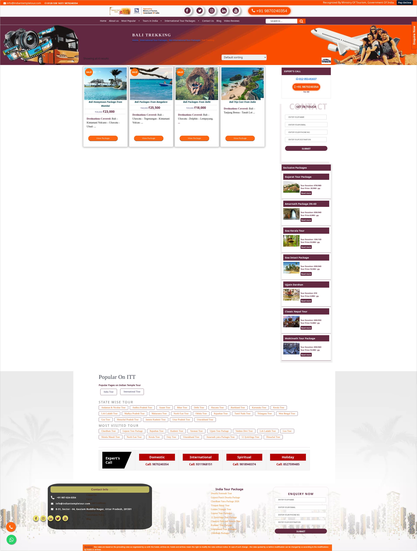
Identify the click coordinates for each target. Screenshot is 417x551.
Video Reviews (231, 20)
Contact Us (208, 20)
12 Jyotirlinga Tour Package (224, 517)
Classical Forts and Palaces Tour (226, 521)
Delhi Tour (199, 407)
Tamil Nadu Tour (243, 413)
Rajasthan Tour (221, 413)
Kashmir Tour (176, 431)
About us (114, 20)
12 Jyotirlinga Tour (250, 437)
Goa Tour (105, 419)
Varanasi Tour (196, 431)
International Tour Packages (180, 20)
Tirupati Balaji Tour (220, 505)
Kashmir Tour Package (221, 525)
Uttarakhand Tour (205, 419)
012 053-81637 (307, 79)
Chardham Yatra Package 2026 (225, 501)
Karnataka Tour (259, 407)
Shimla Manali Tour (110, 437)
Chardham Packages (220, 533)
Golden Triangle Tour (221, 509)
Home (103, 20)
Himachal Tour (273, 437)
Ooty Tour (171, 437)
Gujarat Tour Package (298, 176)
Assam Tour (164, 407)
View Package (103, 138)
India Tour (109, 392)
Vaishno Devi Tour (244, 431)
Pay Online (404, 2)
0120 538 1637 (55, 3)
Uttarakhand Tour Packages (223, 529)
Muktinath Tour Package (300, 338)
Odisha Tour (201, 413)
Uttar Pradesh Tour (181, 419)
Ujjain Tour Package (219, 431)
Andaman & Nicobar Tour (113, 407)
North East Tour (181, 413)
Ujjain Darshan (294, 284)
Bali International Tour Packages (184, 40)
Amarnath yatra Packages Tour (220, 437)
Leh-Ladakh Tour (109, 413)
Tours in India (150, 20)
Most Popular (128, 20)
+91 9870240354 (306, 86)
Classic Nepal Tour (296, 311)
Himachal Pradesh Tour (128, 419)
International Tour (132, 391)
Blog (218, 20)
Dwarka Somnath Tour (221, 493)
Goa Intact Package (297, 257)
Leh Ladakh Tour (268, 431)
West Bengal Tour (287, 413)
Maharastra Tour (159, 413)
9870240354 (71, 3)
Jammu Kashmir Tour (156, 419)
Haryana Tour (217, 407)
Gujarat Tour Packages (221, 513)
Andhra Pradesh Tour (142, 407)
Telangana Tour (265, 413)
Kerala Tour (278, 407)
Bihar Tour (182, 407)
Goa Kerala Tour (294, 230)
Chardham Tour (108, 431)
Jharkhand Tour (238, 407)
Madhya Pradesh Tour (134, 413)
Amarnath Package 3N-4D (300, 203)
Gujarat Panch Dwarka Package (225, 497)
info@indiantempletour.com (23, 3)
